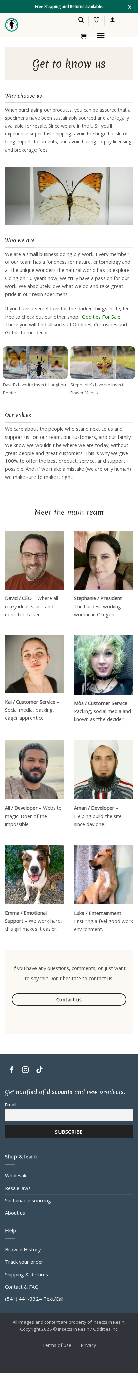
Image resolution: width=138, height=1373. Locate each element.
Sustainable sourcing (28, 1200)
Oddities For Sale (101, 316)
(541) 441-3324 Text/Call (34, 1298)
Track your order (24, 1261)
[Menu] (100, 35)
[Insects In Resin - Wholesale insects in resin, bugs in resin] (11, 25)
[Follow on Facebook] (11, 1070)
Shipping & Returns (26, 1274)
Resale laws (18, 1187)
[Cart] (83, 36)
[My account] (112, 20)
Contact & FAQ (22, 1286)
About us (15, 1212)
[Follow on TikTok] (39, 1070)
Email (10, 1104)
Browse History (23, 1249)
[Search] (81, 20)
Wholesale (16, 1175)
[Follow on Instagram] (25, 1070)
